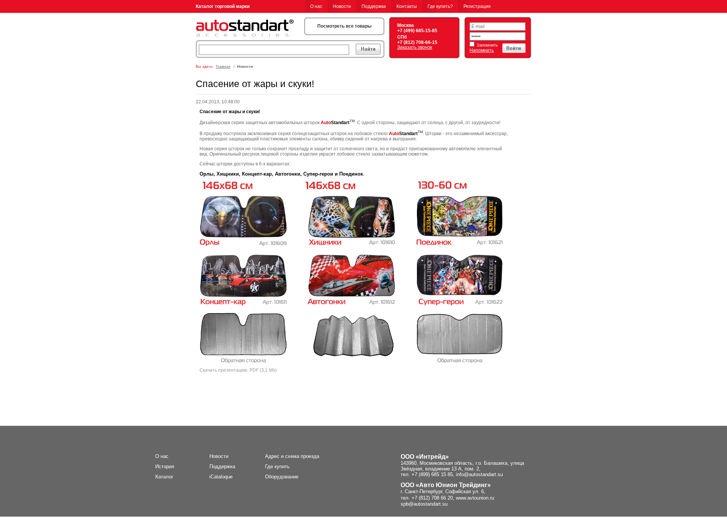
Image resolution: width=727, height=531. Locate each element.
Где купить (277, 466)
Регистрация (477, 6)
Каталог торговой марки (223, 6)
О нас (316, 6)
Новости (342, 6)
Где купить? (440, 6)
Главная (223, 66)
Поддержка (374, 6)
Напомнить (482, 50)
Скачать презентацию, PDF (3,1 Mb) (238, 370)
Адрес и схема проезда (292, 456)
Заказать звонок (414, 47)
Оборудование (281, 477)
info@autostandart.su (479, 474)
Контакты (406, 6)
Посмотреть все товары (344, 26)
